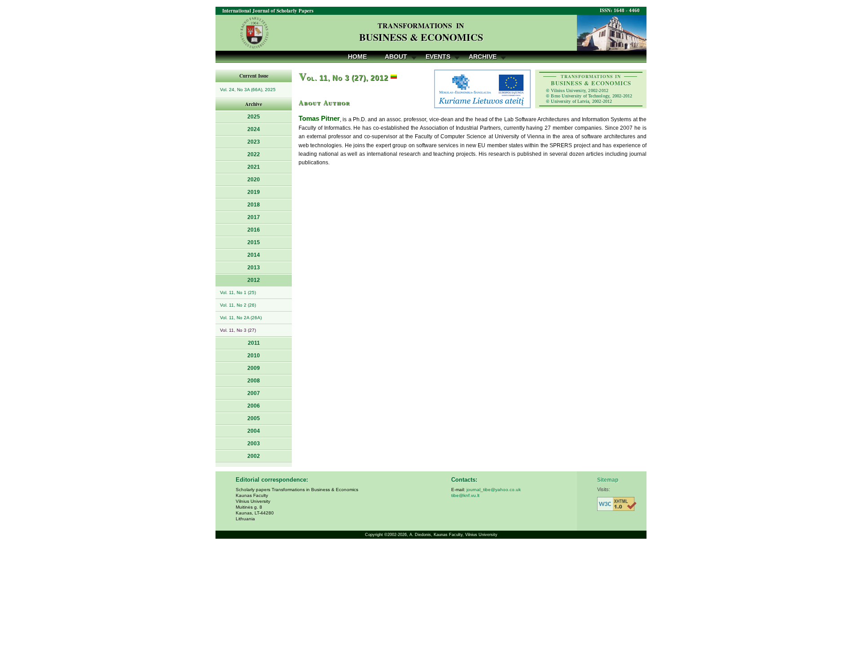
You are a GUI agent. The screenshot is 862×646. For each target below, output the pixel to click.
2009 (253, 368)
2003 (253, 443)
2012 (253, 280)
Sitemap (607, 480)
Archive (483, 56)
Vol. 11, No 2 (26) (238, 305)
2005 (253, 418)
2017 (253, 217)
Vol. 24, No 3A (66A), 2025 (248, 89)
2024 (253, 129)
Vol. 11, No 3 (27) (238, 330)
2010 (253, 355)
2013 (253, 267)
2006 (253, 406)
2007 (253, 393)
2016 (253, 230)
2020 (253, 179)
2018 (253, 205)
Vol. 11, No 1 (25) (238, 292)
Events (438, 56)
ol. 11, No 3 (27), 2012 (343, 78)
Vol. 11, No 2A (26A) (241, 317)
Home (357, 56)
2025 (253, 117)
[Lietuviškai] (394, 78)
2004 (253, 431)
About (396, 56)
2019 (253, 192)
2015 (253, 242)
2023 (253, 142)
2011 (254, 343)
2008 (253, 381)
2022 (253, 154)
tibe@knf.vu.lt (465, 495)
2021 (253, 167)
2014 (253, 255)
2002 (253, 456)
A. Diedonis (420, 534)
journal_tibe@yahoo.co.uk (493, 489)
